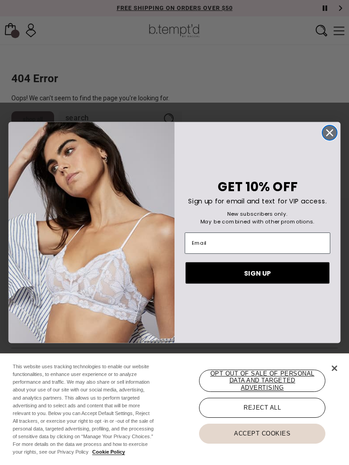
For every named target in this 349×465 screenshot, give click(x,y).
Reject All (262, 407)
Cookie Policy (108, 452)
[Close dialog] (329, 132)
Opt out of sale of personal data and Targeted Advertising (262, 380)
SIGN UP (257, 272)
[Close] (334, 368)
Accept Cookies (262, 433)
